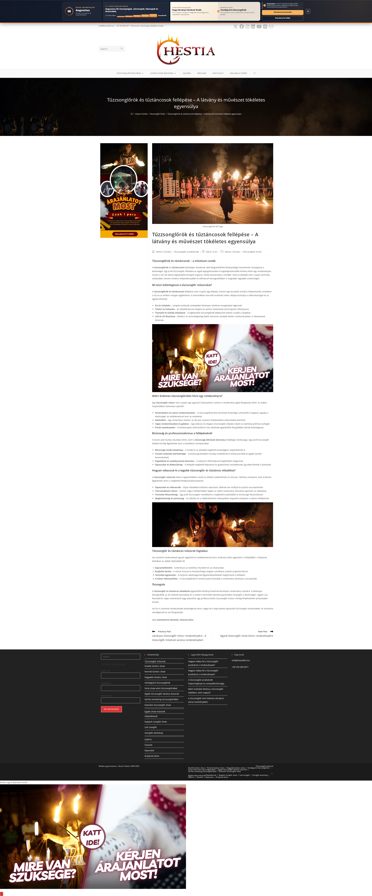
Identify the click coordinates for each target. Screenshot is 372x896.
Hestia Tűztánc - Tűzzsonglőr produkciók (177, 251)
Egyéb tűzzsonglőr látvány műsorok (162, 693)
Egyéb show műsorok (155, 711)
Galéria (148, 739)
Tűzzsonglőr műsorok (155, 661)
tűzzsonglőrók (186, 620)
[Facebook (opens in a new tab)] (242, 26)
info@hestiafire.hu (241, 660)
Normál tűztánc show (155, 671)
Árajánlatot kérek (282, 18)
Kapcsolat (149, 750)
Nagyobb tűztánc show (156, 677)
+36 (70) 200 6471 (240, 667)
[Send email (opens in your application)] (270, 26)
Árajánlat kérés (152, 756)
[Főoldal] (132, 114)
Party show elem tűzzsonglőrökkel (161, 688)
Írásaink (148, 745)
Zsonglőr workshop (154, 732)
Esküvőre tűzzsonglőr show (158, 705)
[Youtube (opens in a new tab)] (259, 26)
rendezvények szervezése (168, 620)
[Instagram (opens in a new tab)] (247, 26)
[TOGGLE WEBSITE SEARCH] (255, 73)
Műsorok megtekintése (283, 12)
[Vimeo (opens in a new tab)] (265, 26)
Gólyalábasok (151, 716)
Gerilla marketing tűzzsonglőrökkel (161, 699)
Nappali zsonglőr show (156, 721)
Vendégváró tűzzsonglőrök (157, 682)
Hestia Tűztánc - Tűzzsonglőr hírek (243, 251)
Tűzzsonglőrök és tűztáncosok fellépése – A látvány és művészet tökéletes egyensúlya (204, 114)
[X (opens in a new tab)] (236, 26)
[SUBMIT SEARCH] (122, 49)
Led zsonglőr (151, 727)
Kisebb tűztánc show (155, 666)
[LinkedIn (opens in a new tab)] (253, 26)
